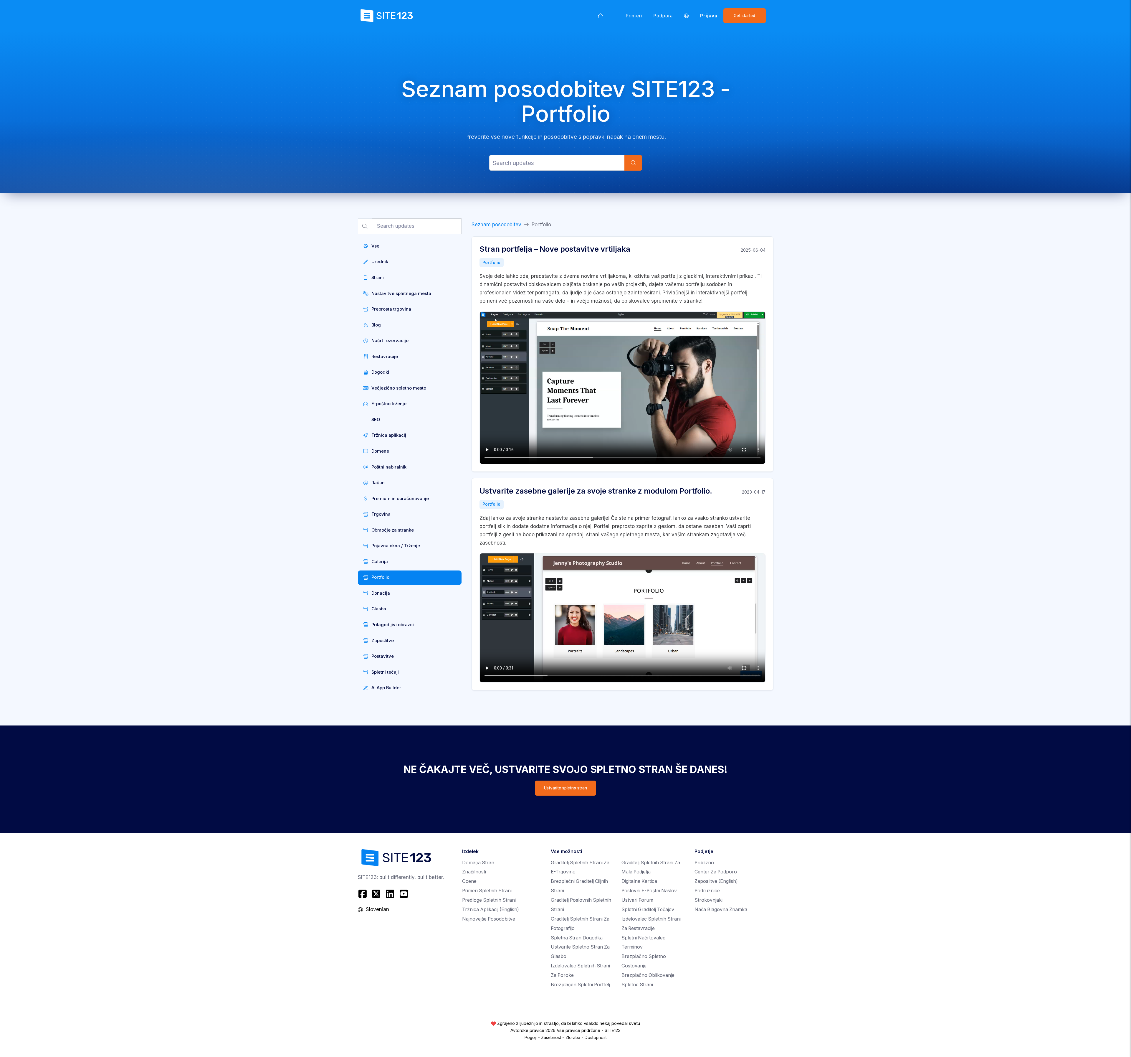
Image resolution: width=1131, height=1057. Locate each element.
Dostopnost (596, 1037)
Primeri (634, 16)
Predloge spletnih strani (489, 900)
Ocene (469, 881)
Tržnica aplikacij (490, 909)
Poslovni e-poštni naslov (649, 890)
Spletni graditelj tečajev (647, 909)
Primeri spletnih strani (487, 890)
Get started (744, 15)
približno (704, 862)
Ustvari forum (637, 900)
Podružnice (707, 890)
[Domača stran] (600, 16)
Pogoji (531, 1037)
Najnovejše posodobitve (488, 919)
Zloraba (573, 1037)
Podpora (663, 16)
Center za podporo (716, 872)
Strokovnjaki (708, 900)
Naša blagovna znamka (721, 909)
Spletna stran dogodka (577, 938)
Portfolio (491, 262)
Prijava (708, 16)
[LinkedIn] (390, 894)
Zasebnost (551, 1037)
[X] (376, 894)
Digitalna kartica (639, 881)
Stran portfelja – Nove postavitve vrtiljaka (554, 248)
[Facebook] (363, 894)
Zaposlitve (716, 881)
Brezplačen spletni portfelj (580, 984)
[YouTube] (403, 894)
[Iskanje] (633, 163)
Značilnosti (474, 872)
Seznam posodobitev (496, 224)
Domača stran (478, 862)
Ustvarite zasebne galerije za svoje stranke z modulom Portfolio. (595, 490)
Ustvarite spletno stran (565, 788)
